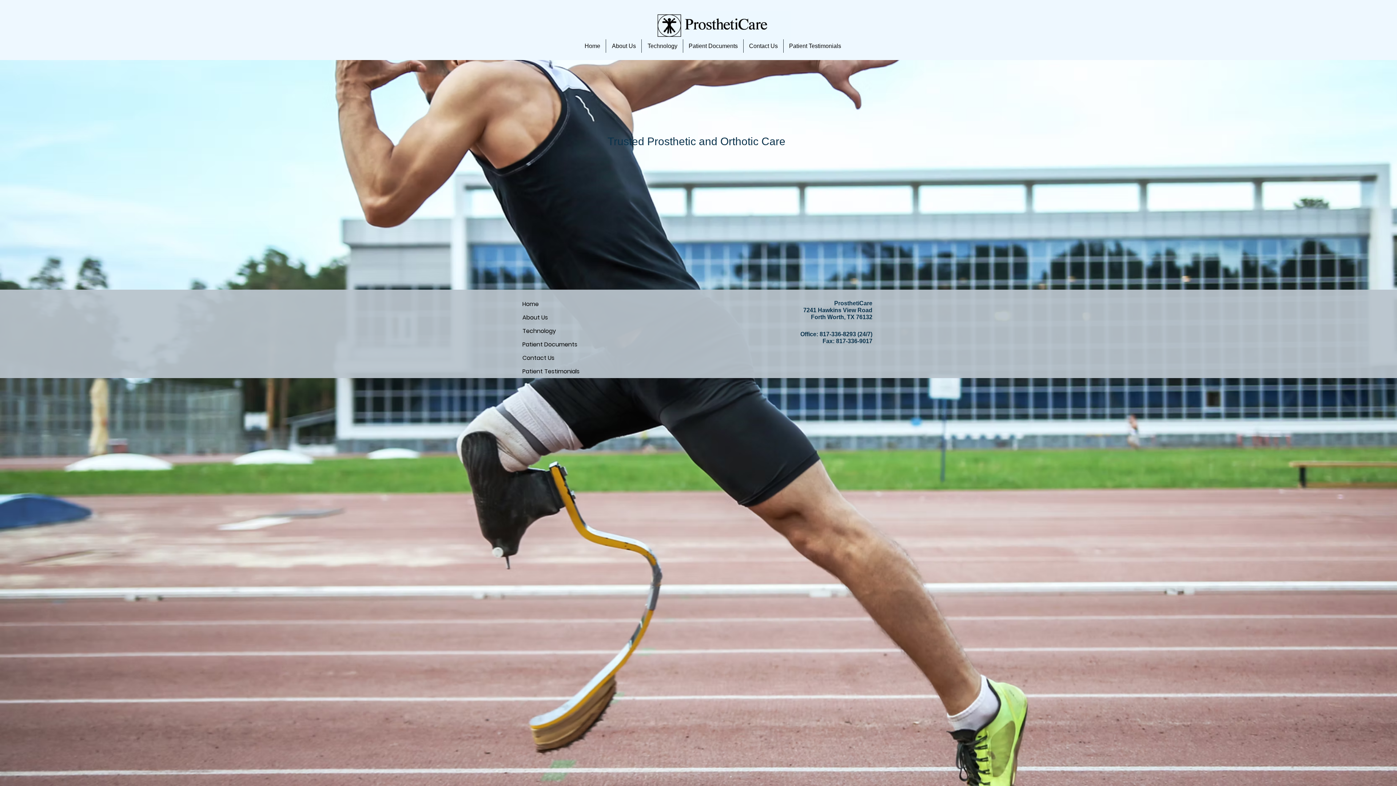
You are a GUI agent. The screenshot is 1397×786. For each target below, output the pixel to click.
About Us (535, 317)
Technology (539, 331)
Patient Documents (549, 344)
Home (530, 304)
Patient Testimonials (551, 371)
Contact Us (538, 358)
